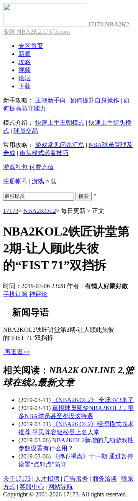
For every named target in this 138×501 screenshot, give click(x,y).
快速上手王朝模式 (59, 122)
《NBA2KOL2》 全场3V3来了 (93, 400)
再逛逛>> (17, 352)
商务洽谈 (104, 478)
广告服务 (76, 478)
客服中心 (32, 486)
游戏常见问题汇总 (59, 145)
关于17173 (17, 478)
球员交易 (25, 130)
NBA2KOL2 (39, 211)
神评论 (38, 294)
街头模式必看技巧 (44, 153)
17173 (10, 211)
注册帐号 (15, 181)
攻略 (24, 62)
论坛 (24, 78)
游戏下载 (44, 181)
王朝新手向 (50, 100)
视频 (24, 70)
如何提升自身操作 (94, 100)
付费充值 (41, 167)
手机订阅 (15, 294)
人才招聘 (47, 478)
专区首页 (30, 46)
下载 (24, 86)
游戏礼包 (15, 167)
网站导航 (60, 486)
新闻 (24, 54)
